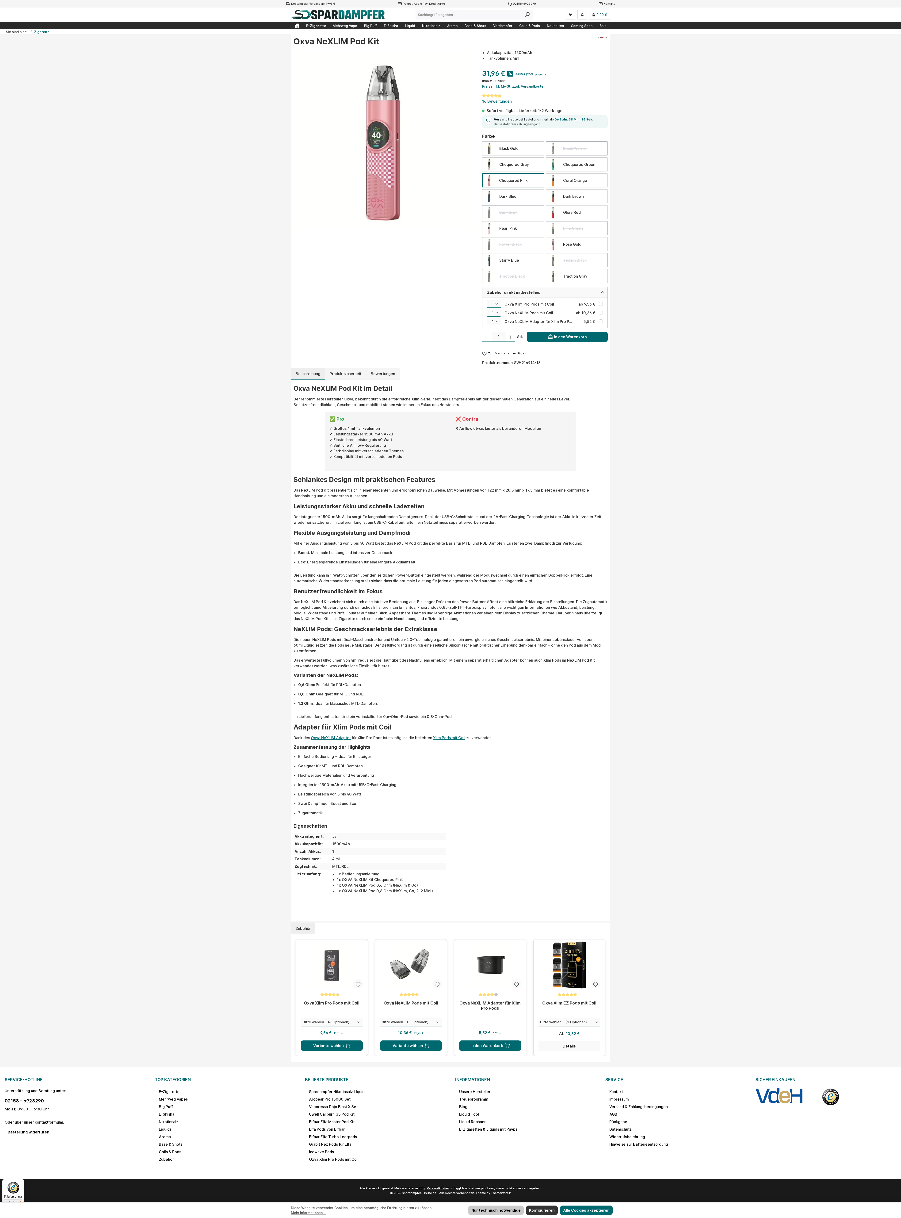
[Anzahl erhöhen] (510, 337)
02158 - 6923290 (24, 1101)
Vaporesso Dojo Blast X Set (333, 1106)
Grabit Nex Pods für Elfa (330, 1144)
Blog (463, 1106)
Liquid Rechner (472, 1121)
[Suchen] (527, 14)
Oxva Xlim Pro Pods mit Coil (529, 304)
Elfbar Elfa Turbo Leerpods (333, 1136)
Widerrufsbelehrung (627, 1136)
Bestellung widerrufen (28, 1132)
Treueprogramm (473, 1099)
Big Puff (166, 1106)
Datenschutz (620, 1129)
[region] (383, 139)
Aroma (165, 1136)
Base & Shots (170, 1144)
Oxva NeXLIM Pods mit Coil (528, 312)
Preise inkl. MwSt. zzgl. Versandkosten (513, 86)
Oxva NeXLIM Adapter (331, 737)
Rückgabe (618, 1121)
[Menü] (21, 1182)
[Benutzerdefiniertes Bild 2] (830, 1100)
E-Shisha (166, 1114)
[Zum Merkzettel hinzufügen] (358, 984)
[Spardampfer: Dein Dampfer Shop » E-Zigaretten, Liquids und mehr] (297, 25)
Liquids (165, 1129)
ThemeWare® (501, 1193)
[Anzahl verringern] (487, 337)
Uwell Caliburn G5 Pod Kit (332, 1114)
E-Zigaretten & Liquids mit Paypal (489, 1129)
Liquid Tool (469, 1114)
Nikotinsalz (168, 1121)
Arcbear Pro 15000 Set (330, 1099)
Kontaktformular (49, 1122)
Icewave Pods (321, 1151)
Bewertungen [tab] (383, 373)
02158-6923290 (524, 3)
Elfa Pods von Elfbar (327, 1129)
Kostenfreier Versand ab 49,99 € (313, 3)
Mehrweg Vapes (173, 1099)
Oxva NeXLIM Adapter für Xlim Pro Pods (538, 321)
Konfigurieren (542, 1210)
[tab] (308, 374)
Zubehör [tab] (303, 928)
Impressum (619, 1099)
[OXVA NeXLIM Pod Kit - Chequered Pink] (383, 139)
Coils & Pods (170, 1151)
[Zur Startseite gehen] (338, 14)
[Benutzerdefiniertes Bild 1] (779, 1100)
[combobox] (469, 14)
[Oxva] (603, 43)
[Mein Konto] (582, 14)
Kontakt (609, 3)
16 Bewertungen (497, 101)
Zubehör (166, 1159)
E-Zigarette (169, 1091)
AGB (613, 1114)
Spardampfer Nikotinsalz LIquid (337, 1091)
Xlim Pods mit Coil (449, 737)
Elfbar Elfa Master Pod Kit (332, 1121)
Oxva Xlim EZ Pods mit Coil (569, 1003)
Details (569, 1046)
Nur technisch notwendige (496, 1210)
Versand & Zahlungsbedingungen (638, 1106)
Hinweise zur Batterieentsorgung (638, 1144)
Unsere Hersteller (474, 1091)
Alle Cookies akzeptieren (586, 1210)
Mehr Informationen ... (308, 1213)
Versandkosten (438, 1188)
